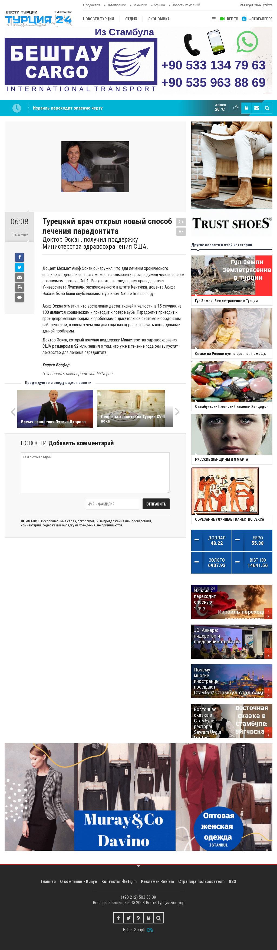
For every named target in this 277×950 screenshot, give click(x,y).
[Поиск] (267, 108)
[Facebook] (19, 257)
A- (181, 231)
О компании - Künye (78, 881)
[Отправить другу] (19, 277)
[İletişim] (257, 108)
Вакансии (140, 5)
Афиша (159, 5)
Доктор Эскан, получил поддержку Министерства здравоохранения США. (95, 243)
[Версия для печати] (19, 287)
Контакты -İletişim (119, 881)
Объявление (116, 5)
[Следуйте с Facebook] (119, 918)
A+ (181, 222)
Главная (48, 881)
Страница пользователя (201, 881)
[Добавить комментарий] (19, 297)
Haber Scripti (134, 929)
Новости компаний (186, 5)
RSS (232, 881)
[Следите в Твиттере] (129, 918)
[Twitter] (19, 267)
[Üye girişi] (246, 108)
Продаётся (91, 5)
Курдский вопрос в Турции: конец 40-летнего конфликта (89, 108)
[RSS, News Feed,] (139, 918)
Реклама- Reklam (157, 881)
